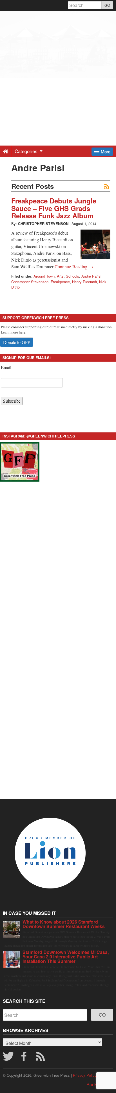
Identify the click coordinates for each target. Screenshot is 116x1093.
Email (6, 367)
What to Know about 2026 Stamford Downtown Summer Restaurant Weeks (64, 924)
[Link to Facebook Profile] (24, 1057)
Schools (72, 276)
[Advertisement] (58, 68)
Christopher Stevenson (43, 223)
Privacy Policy (85, 1075)
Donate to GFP (16, 342)
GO (107, 5)
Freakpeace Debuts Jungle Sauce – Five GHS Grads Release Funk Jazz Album (53, 208)
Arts (60, 276)
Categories (27, 151)
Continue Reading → (74, 266)
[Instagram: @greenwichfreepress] (19, 461)
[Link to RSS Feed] (41, 1057)
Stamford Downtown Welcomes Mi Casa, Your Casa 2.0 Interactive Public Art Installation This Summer (66, 956)
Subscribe (12, 401)
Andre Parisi (91, 276)
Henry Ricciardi (84, 281)
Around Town (44, 276)
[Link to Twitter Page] (8, 1057)
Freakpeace (60, 281)
